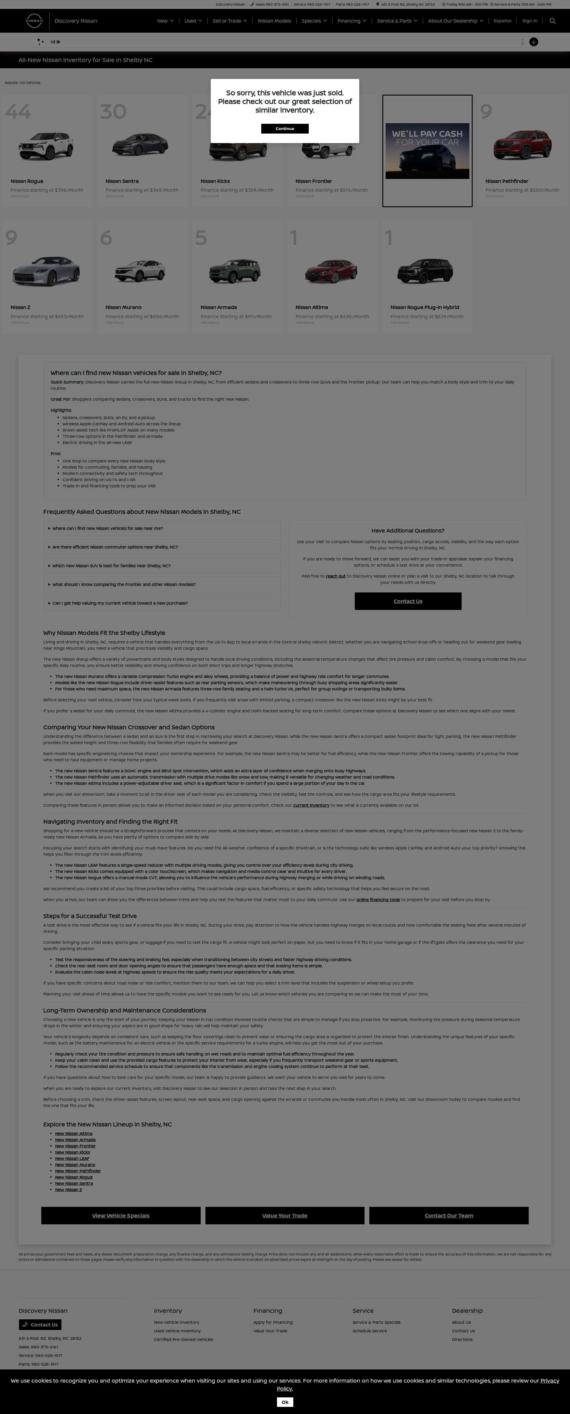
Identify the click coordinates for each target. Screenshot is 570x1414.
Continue (285, 128)
